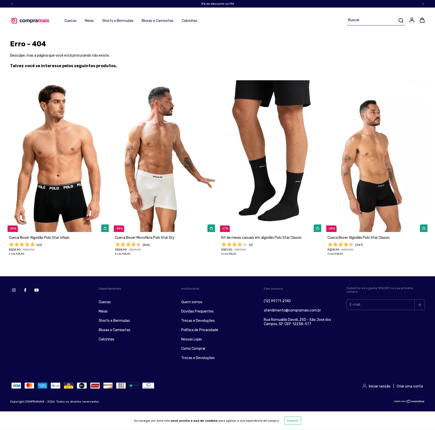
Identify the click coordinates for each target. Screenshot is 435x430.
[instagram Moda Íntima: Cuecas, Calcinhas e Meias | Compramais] (14, 290)
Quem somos (191, 302)
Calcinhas (189, 21)
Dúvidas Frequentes (197, 311)
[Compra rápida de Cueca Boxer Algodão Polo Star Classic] (423, 228)
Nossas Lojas (191, 339)
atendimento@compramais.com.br (292, 310)
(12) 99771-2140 (277, 301)
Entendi (292, 420)
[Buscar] (400, 20)
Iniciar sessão (379, 386)
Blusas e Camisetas (157, 21)
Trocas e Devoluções (198, 321)
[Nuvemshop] (409, 402)
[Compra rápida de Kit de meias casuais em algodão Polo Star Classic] (317, 228)
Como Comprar (193, 348)
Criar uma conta (410, 386)
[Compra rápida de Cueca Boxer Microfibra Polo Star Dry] (211, 228)
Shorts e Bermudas (117, 21)
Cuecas (70, 21)
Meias (89, 21)
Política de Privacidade (199, 330)
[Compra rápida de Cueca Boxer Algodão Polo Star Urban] (105, 228)
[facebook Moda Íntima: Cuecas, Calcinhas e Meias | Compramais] (25, 290)
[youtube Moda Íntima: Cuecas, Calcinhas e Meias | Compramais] (36, 290)
